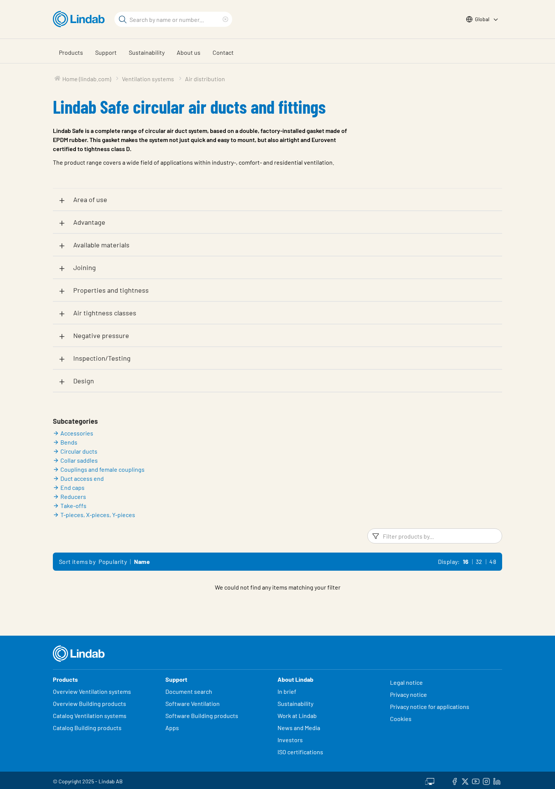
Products (71, 52)
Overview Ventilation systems (92, 691)
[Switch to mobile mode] (429, 780)
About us (188, 52)
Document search (188, 691)
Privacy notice (408, 694)
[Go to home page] (80, 19)
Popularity (113, 561)
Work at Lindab (297, 715)
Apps (172, 727)
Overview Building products (89, 703)
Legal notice (406, 682)
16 (466, 561)
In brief (288, 691)
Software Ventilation (192, 703)
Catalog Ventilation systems (89, 715)
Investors (290, 739)
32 (479, 561)
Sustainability (147, 52)
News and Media (299, 727)
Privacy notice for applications (429, 706)
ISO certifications (300, 751)
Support (106, 52)
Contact (223, 52)
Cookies (401, 718)
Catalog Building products (87, 727)
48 (492, 561)
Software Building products (201, 715)
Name (142, 561)
